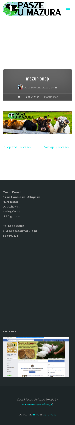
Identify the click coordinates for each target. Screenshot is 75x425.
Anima (35, 414)
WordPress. (49, 414)
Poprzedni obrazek (18, 147)
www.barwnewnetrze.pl (37, 404)
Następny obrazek (56, 147)
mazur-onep (32, 97)
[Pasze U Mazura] (33, 8)
